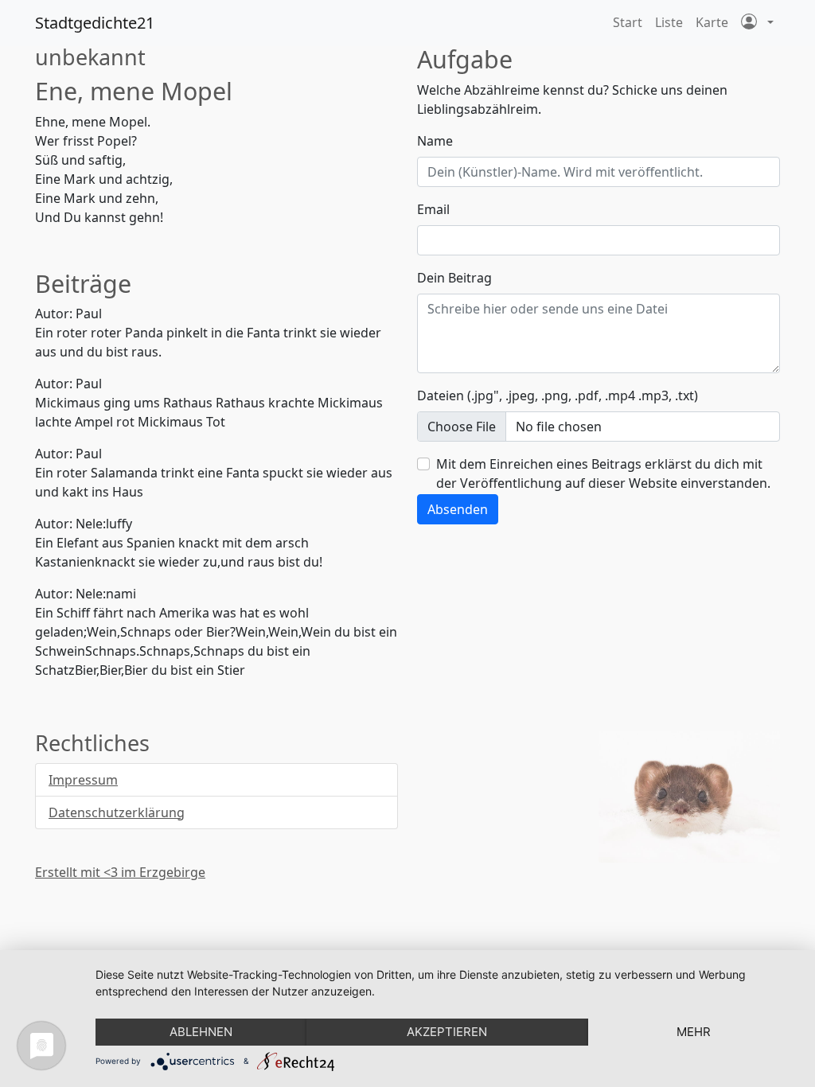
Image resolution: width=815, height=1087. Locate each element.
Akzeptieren (447, 1031)
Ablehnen (201, 1031)
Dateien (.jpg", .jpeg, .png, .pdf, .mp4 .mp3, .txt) (557, 395)
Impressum (83, 780)
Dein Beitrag (454, 277)
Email (433, 209)
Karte (712, 22)
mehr (694, 1031)
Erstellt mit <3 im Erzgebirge (120, 872)
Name (435, 141)
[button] (757, 23)
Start (627, 22)
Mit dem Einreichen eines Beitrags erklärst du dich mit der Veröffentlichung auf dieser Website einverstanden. (603, 473)
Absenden (457, 509)
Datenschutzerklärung (117, 812)
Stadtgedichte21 (94, 22)
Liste (669, 22)
